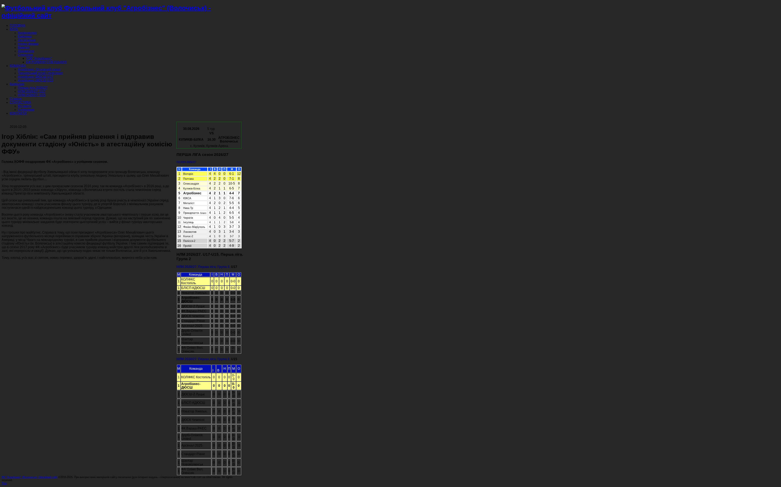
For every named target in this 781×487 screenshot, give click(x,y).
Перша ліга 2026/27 (33, 87)
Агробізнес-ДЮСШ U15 (35, 80)
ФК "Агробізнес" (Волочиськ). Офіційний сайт (30, 477)
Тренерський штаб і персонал (40, 73)
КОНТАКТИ (18, 113)
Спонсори (25, 55)
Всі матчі (24, 106)
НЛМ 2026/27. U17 (32, 91)
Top (4, 483)
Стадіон (16, 98)
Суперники (26, 109)
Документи (26, 51)
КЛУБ (14, 29)
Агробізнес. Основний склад (39, 69)
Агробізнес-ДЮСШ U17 (35, 76)
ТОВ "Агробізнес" (39, 58)
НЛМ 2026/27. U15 (32, 95)
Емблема (25, 36)
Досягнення (27, 40)
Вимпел (23, 47)
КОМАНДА (18, 65)
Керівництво (27, 33)
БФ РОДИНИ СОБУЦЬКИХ (46, 62)
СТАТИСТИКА (20, 102)
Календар (17, 84)
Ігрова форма (28, 44)
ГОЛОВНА (17, 25)
